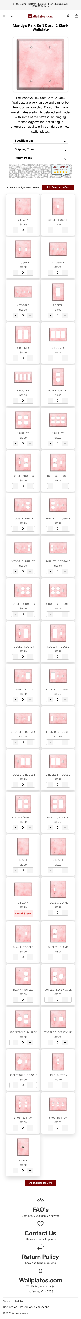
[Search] (12, 16)
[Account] (68, 16)
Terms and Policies (13, 1301)
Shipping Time (24, 149)
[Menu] (4, 16)
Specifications (24, 140)
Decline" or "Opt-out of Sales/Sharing (26, 1306)
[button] (23, 206)
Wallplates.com (20, 1313)
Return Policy (23, 157)
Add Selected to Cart (58, 187)
